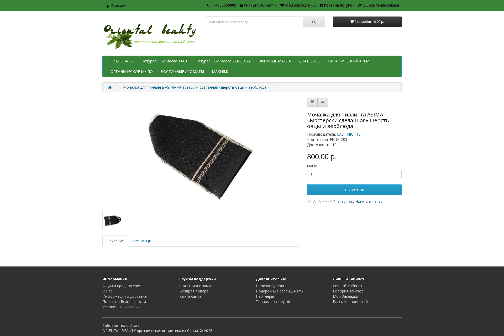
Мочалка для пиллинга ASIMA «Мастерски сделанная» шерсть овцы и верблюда (194, 87)
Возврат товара (193, 291)
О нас (107, 291)
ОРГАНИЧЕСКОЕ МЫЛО (132, 71)
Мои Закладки (345, 296)
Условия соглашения (121, 306)
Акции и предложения (121, 285)
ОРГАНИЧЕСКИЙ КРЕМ (348, 60)
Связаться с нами (195, 285)
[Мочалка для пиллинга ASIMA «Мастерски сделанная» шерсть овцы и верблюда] (200, 151)
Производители (270, 285)
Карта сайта (190, 296)
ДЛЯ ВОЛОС (309, 60)
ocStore (133, 325)
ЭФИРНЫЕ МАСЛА (275, 60)
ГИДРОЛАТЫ (122, 60)
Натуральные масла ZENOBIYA (223, 60)
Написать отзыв (370, 201)
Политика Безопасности (124, 301)
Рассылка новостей (350, 301)
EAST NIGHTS (349, 134)
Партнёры (265, 296)
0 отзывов (342, 201)
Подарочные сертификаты (279, 291)
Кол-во (312, 166)
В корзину (354, 189)
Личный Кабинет (348, 285)
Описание (115, 240)
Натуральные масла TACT (164, 60)
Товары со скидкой (273, 301)
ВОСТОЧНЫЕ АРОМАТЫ (182, 71)
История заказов (348, 291)
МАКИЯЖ (220, 71)
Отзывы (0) (143, 240)
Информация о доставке (124, 296)
